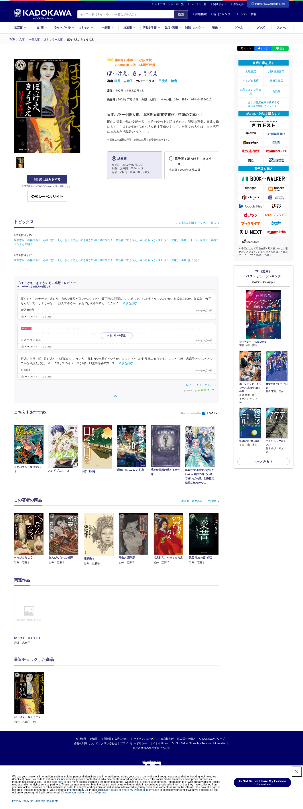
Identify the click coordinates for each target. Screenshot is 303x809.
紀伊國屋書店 (276, 71)
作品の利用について (86, 743)
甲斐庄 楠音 (168, 81)
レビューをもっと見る (199, 385)
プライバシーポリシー (133, 743)
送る (281, 48)
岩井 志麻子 (123, 81)
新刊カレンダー (223, 14)
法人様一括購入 (186, 738)
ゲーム (239, 27)
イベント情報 (248, 14)
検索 (181, 14)
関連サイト (219, 4)
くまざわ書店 (251, 80)
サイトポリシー (159, 743)
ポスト (247, 48)
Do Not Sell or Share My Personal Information (199, 743)
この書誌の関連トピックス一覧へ (196, 222)
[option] (31, 618)
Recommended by (191, 413)
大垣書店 (250, 71)
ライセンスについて (145, 738)
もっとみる (261, 461)
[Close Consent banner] (297, 772)
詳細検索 (201, 14)
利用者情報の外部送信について (151, 748)
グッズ (261, 27)
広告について (122, 738)
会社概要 (81, 738)
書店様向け (167, 738)
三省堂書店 (276, 80)
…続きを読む (128, 303)
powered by (190, 390)
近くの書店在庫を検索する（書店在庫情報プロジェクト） (263, 104)
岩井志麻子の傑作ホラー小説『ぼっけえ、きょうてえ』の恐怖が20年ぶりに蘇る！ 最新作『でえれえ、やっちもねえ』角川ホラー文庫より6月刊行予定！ (107, 260)
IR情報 (94, 738)
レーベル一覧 (199, 4)
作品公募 (238, 4)
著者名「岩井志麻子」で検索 (198, 501)
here (60, 782)
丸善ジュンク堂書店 (250, 91)
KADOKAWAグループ (212, 738)
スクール (282, 27)
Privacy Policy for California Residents (35, 801)
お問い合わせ (109, 743)
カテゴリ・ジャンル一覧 (169, 4)
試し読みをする (50, 179)
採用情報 (106, 738)
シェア (264, 48)
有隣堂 (276, 91)
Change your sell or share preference (83, 792)
